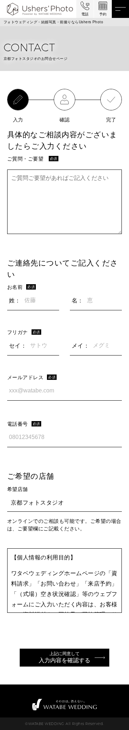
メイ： (80, 345)
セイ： (18, 345)
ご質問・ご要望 (25, 158)
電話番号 (17, 423)
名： (77, 300)
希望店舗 (17, 488)
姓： (15, 300)
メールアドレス (25, 377)
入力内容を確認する (64, 657)
